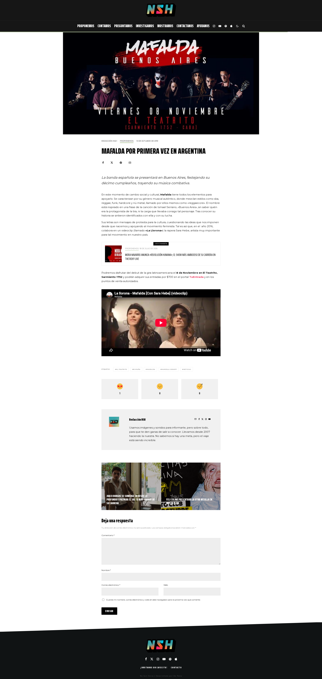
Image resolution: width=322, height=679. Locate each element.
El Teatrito (121, 369)
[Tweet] (112, 162)
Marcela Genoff (169, 369)
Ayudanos (203, 26)
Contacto (176, 667)
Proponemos (85, 26)
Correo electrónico (110, 585)
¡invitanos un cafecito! (153, 667)
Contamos (104, 26)
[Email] (130, 162)
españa (136, 369)
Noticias (187, 369)
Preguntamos (123, 26)
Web (166, 585)
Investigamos (145, 26)
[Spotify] (226, 26)
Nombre (106, 570)
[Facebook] (146, 659)
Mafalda (151, 369)
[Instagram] (214, 26)
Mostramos (165, 26)
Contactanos (185, 26)
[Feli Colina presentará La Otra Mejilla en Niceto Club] (191, 486)
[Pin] (121, 162)
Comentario (108, 535)
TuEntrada (196, 277)
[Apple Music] (231, 26)
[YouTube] (220, 26)
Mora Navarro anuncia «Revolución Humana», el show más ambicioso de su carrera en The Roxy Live (170, 257)
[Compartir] (103, 162)
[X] (152, 659)
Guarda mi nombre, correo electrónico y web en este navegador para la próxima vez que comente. (153, 599)
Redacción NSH (109, 141)
